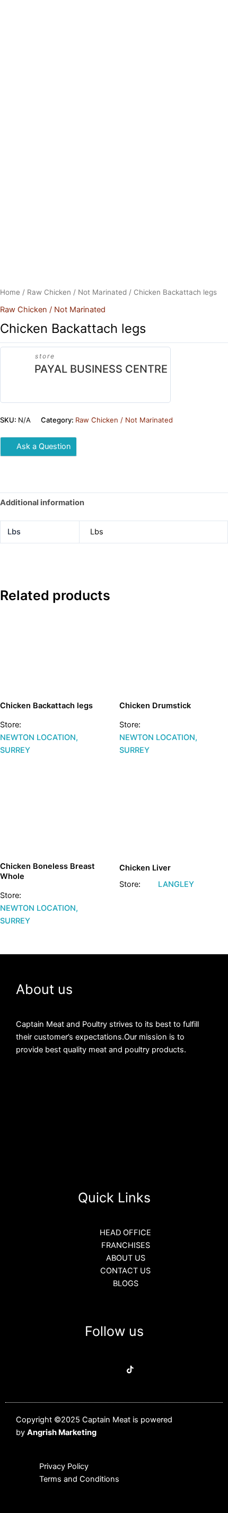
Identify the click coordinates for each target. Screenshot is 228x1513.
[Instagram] (114, 1371)
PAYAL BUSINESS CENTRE (101, 369)
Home (10, 292)
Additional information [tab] (42, 502)
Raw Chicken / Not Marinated (77, 292)
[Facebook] (98, 1371)
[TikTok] (130, 1371)
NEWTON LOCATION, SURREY (39, 744)
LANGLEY (176, 884)
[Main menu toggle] (206, 20)
